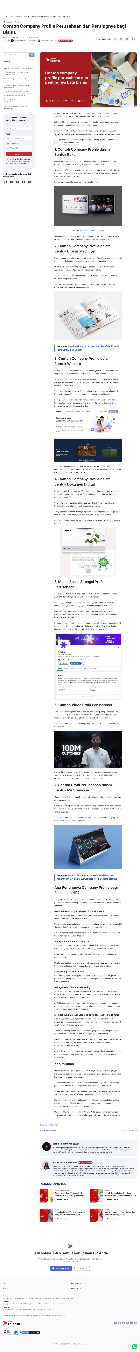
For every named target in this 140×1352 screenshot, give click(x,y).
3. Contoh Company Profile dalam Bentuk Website (16, 80)
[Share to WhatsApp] (121, 39)
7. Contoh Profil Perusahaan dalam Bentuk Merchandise (17, 101)
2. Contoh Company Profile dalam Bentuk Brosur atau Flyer (16, 73)
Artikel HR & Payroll (15, 16)
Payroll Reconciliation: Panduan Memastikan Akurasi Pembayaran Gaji (120, 1194)
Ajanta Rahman (65, 820)
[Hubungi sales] (134, 1347)
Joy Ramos (87, 131)
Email (8, 134)
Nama (8, 124)
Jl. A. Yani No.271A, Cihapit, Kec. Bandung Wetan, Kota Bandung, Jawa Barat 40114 (28, 1309)
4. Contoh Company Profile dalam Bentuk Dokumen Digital (16, 86)
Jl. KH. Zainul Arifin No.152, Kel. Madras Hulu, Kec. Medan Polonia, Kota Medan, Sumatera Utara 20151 (34, 1315)
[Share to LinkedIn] (127, 39)
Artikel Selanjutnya (129, 1130)
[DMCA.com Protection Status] (30, 1332)
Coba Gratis (82, 1268)
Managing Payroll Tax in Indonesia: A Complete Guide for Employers (69, 1213)
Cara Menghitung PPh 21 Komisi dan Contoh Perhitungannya (119, 1213)
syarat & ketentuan (20, 161)
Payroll (106, 1190)
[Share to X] (115, 39)
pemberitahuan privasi (14, 163)
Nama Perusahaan (13, 144)
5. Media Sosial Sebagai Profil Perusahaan (17, 91)
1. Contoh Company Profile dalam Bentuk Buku (18, 68)
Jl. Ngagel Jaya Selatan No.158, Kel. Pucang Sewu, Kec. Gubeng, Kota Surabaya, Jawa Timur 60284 (33, 1304)
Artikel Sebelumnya (48, 1130)
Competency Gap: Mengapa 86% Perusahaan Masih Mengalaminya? (69, 1194)
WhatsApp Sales (62, 1268)
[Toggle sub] (33, 107)
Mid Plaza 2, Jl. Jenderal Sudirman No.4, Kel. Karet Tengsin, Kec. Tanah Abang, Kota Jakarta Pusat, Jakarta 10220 (38, 1298)
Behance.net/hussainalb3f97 (92, 230)
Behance (85, 287)
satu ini (61, 726)
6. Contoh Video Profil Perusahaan (14, 95)
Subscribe (19, 154)
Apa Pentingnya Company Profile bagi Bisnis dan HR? (15, 107)
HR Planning (7, 22)
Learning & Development (62, 1190)
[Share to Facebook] (133, 39)
